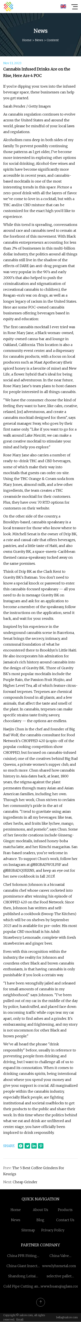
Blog (40, 1220)
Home (27, 40)
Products (65, 1210)
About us (40, 1210)
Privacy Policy (52, 1230)
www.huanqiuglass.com (60, 1286)
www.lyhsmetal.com (59, 1266)
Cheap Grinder (25, 1182)
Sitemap (28, 1230)
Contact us (65, 1220)
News (39, 40)
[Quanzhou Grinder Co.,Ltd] (8, 6)
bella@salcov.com (67, 1317)
